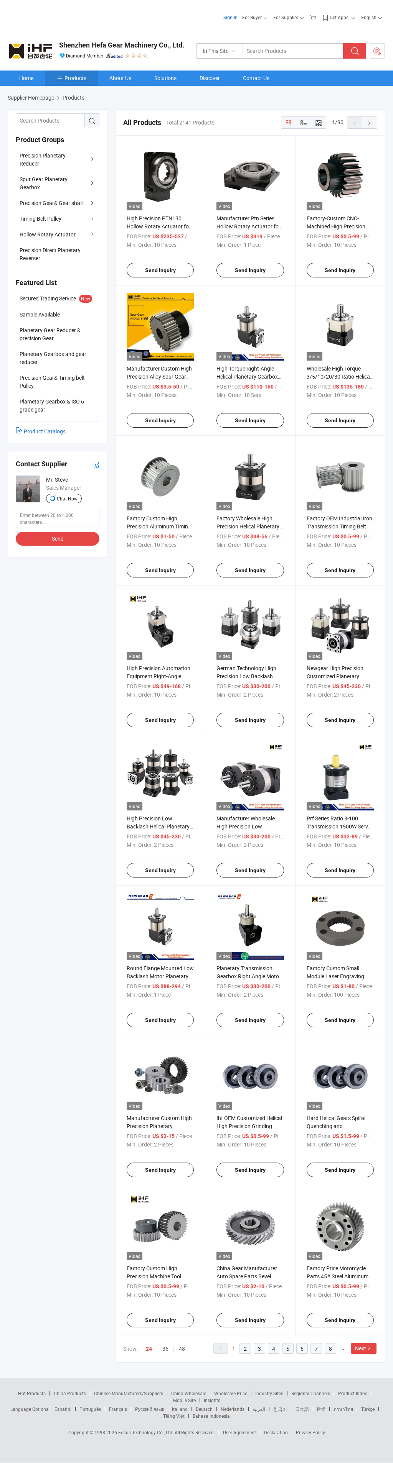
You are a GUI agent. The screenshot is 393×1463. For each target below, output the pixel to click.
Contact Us (256, 78)
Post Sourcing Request (377, 51)
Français (118, 1409)
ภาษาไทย (343, 1409)
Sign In (230, 17)
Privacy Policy (310, 1432)
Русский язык (149, 1409)
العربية (259, 1409)
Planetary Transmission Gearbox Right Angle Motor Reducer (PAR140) (248, 976)
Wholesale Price (230, 1393)
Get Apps (339, 17)
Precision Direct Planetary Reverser (50, 254)
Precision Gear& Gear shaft (52, 203)
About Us (120, 78)
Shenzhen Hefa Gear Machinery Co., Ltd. (121, 45)
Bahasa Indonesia (211, 1416)
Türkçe (368, 1409)
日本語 (302, 1409)
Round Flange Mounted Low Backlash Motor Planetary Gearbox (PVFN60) (160, 976)
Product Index (352, 1393)
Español (62, 1409)
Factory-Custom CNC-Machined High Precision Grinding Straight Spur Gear (339, 226)
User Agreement (239, 1432)
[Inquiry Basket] (314, 17)
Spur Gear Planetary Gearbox (44, 183)
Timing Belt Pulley (40, 218)
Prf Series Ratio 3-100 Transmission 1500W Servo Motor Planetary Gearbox (339, 826)
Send (58, 538)
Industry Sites (269, 1393)
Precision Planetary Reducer (43, 159)
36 (165, 1348)
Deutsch (204, 1409)
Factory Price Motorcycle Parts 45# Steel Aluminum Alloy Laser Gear (337, 1276)
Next (360, 1348)
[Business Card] (96, 464)
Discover (210, 78)
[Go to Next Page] (369, 122)
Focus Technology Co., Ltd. (146, 1432)
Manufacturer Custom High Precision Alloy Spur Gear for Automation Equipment (159, 376)
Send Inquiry (160, 270)
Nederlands (232, 1409)
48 (182, 1348)
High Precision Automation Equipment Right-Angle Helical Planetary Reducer (158, 676)
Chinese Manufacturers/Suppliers (128, 1393)
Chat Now (67, 498)
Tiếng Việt (174, 1416)
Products (75, 78)
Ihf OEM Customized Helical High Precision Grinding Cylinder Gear (249, 1126)
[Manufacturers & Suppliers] (57, 15)
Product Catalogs (45, 431)
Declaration (276, 1432)
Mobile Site (184, 1400)
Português (90, 1409)
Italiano (180, 1409)
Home (26, 78)
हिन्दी (321, 1409)
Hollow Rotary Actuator (48, 234)
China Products (70, 1393)
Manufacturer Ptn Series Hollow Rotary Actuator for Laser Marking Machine (248, 226)
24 (149, 1349)
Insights (212, 1400)
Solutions (165, 78)
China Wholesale (188, 1393)
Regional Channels (310, 1393)
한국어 (280, 1409)
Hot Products (32, 1393)
